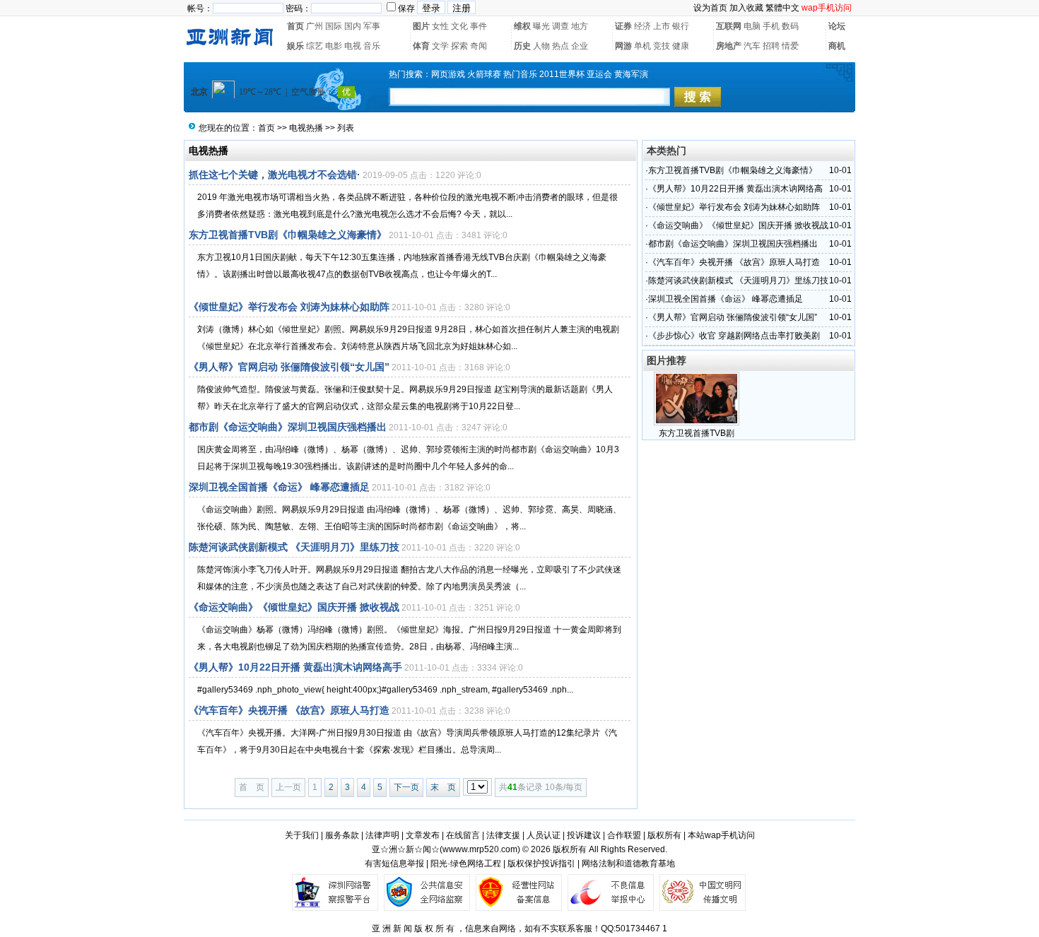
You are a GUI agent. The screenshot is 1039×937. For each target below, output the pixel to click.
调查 (560, 26)
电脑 (752, 26)
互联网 (728, 26)
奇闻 (478, 46)
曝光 (541, 26)
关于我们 (302, 835)
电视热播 (306, 128)
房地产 (728, 46)
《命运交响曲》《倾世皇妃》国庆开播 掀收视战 (294, 607)
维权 (522, 26)
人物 (541, 46)
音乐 (371, 46)
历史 (522, 46)
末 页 (443, 787)
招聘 (771, 46)
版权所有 (664, 835)
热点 (560, 46)
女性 (440, 26)
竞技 (661, 46)
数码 (790, 26)
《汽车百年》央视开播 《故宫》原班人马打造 (289, 710)
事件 (478, 26)
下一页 (406, 787)
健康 (680, 46)
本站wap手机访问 (721, 835)
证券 (623, 26)
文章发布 (423, 835)
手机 (771, 26)
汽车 (752, 46)
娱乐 (295, 46)
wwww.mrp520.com (479, 849)
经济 (642, 26)
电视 (352, 46)
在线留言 (463, 835)
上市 (661, 26)
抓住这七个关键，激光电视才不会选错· (274, 174)
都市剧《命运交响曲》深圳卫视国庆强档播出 (288, 426)
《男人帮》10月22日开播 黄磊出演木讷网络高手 (295, 667)
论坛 (836, 26)
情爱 (790, 46)
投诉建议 (584, 835)
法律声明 (382, 835)
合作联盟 (624, 835)
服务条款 (342, 835)
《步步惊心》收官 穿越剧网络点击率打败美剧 (734, 336)
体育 (421, 46)
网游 (623, 46)
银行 (680, 26)
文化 (459, 26)
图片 (421, 26)
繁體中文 (782, 8)
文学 (440, 46)
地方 (579, 26)
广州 (314, 26)
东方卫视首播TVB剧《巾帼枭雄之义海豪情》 (288, 234)
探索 (459, 46)
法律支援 (503, 835)
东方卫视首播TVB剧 (696, 433)
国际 (333, 26)
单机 (642, 46)
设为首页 (710, 8)
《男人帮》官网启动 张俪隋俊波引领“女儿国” (289, 366)
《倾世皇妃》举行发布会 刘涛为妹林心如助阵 (289, 306)
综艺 (314, 46)
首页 (295, 26)
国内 (352, 26)
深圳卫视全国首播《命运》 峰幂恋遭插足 (279, 487)
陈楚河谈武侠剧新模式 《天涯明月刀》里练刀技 (294, 547)
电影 (333, 46)
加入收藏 (746, 8)
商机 (836, 46)
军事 (371, 26)
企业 (579, 46)
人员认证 (543, 835)
